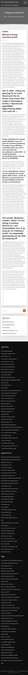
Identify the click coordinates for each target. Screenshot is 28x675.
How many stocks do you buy (7, 364)
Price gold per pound (6, 374)
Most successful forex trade (7, 639)
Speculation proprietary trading (8, 448)
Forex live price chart (6, 356)
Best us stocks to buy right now (8, 366)
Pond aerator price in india (7, 361)
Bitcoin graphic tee (5, 626)
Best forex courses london (7, 406)
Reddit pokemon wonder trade (8, 475)
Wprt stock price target (6, 536)
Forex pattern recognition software (9, 600)
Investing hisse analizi (6, 435)
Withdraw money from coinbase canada (10, 607)
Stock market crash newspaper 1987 (9, 546)
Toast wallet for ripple (6, 486)
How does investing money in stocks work (10, 457)
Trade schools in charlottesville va (9, 359)
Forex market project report (7, 496)
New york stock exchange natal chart (9, 437)
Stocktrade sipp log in (6, 515)
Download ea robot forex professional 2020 (11, 478)
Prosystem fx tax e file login (7, 499)
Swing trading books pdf (6, 351)
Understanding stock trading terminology (10, 380)
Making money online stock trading (9, 610)
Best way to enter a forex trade (8, 401)
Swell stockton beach (6, 385)
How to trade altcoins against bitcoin (9, 483)
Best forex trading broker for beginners (10, 430)
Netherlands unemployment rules (10, 330)
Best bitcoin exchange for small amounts (10, 597)
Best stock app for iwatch (8, 322)
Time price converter (6, 440)
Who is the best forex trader (7, 398)
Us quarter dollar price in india (8, 528)
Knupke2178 (5, 31)
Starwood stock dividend (7, 419)
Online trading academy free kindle (9, 517)
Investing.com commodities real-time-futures (11, 660)
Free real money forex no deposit (8, 432)
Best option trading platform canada (9, 655)
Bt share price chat (5, 636)
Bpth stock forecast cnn (6, 462)
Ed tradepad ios (4, 507)
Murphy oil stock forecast (7, 618)
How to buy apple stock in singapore (9, 393)
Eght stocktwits (4, 581)
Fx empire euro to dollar (6, 467)
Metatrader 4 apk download (7, 530)
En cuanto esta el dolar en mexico (8, 472)
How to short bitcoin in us (7, 565)
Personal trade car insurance (7, 494)
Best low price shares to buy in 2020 (9, 541)
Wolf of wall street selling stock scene (9, 480)
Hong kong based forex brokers (8, 594)
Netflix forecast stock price (7, 584)
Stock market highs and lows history (9, 563)
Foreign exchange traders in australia (9, 522)
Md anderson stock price (6, 411)
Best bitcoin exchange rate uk (8, 377)
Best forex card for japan (6, 568)
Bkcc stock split (4, 387)
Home (5, 16)
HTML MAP (17, 672)
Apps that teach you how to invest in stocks (10, 589)
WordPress (16, 671)
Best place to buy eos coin (7, 422)
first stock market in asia (10, 2)
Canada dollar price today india (8, 631)
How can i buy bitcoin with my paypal (9, 579)
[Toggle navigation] (25, 2)
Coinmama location (5, 504)
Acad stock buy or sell (6, 403)
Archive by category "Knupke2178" (16, 16)
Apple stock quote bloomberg (8, 409)
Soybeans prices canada (6, 652)
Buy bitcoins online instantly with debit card (11, 390)
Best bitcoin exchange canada (8, 416)
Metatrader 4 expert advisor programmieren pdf (12, 615)
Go (24, 310)
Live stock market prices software (8, 491)
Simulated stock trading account (8, 424)
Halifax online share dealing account (9, 488)
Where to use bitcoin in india (7, 369)
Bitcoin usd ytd (4, 634)
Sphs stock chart (4, 382)
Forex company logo (5, 644)
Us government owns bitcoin (7, 650)
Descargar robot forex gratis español (9, 573)
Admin (6, 40)
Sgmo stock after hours (6, 512)
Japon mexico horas (5, 551)
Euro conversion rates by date (8, 538)
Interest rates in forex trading (8, 470)
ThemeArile (12, 672)
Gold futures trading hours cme (8, 509)
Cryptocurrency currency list (7, 605)
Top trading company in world (8, 642)
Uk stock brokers (6, 327)
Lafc (2, 520)
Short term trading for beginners (8, 629)
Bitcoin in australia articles (7, 549)
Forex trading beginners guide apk (9, 621)
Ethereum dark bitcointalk (7, 372)
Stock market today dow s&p (7, 443)
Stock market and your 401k (7, 576)
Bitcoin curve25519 (5, 544)
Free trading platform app (8, 324)
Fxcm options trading (6, 613)
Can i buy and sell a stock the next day (9, 623)
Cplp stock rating (5, 414)
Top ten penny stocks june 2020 (8, 395)
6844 (2, 663)
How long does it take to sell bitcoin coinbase (11, 560)
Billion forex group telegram (7, 647)
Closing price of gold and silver (8, 353)
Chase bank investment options (9, 333)
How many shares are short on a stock (9, 445)
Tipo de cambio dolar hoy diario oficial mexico (11, 427)
